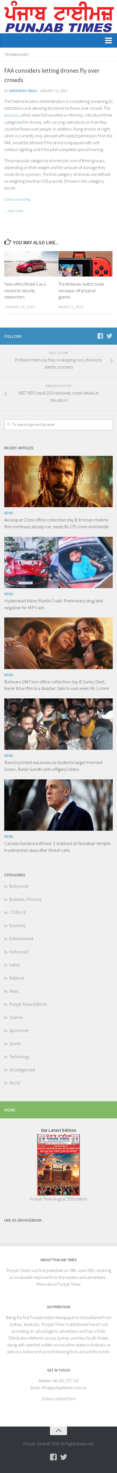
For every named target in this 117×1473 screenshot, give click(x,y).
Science (15, 1017)
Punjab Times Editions (28, 1004)
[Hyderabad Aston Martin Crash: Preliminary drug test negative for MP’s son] (58, 562)
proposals (11, 115)
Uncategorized (22, 1069)
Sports (14, 1043)
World (14, 1083)
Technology (16, 54)
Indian (14, 965)
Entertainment (21, 938)
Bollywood (18, 886)
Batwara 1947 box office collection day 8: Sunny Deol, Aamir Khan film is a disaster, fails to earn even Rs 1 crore (56, 685)
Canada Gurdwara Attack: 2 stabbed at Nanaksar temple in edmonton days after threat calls (57, 846)
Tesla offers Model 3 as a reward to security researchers (25, 290)
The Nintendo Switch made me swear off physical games (81, 290)
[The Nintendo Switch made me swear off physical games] (85, 264)
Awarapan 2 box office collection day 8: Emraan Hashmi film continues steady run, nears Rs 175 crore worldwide (56, 523)
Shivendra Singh (23, 90)
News (8, 513)
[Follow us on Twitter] (109, 335)
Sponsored (18, 1030)
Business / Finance (25, 899)
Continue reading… (19, 199)
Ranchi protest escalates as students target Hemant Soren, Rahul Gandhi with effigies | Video (53, 765)
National (16, 978)
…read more (13, 210)
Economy (17, 925)
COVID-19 (17, 912)
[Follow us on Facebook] (100, 335)
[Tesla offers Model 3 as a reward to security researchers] (31, 264)
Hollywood (18, 951)
